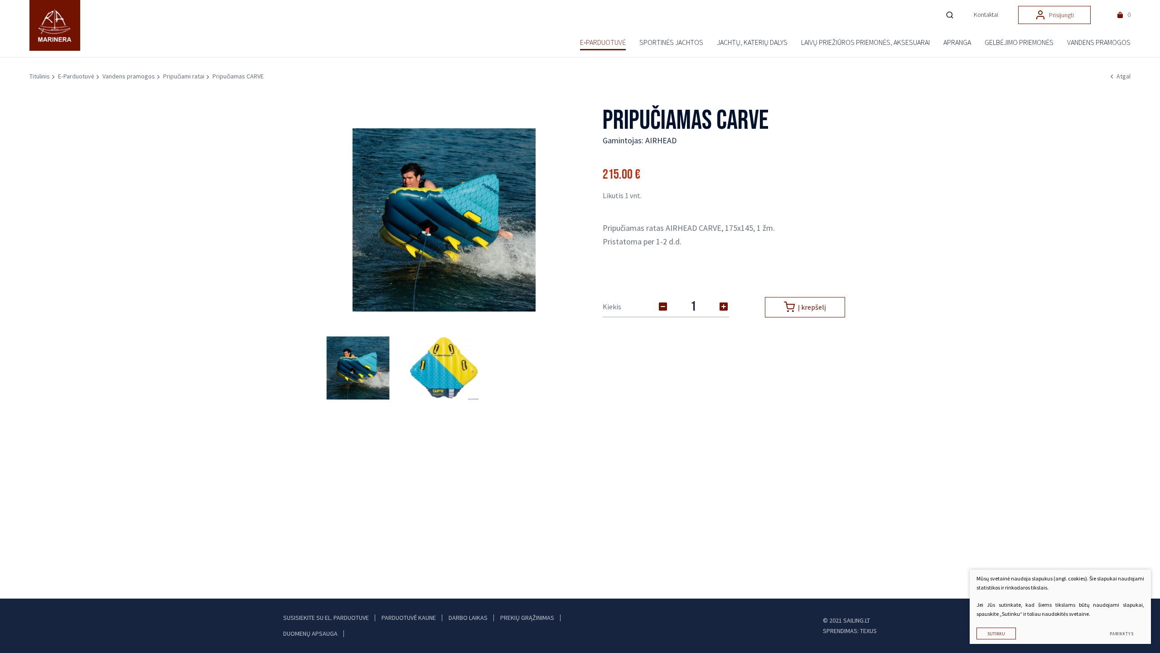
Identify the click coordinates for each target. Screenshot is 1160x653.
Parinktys (1122, 633)
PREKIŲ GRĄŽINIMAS (527, 618)
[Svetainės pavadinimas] (58, 25)
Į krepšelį (812, 307)
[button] (555, 220)
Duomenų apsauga (310, 633)
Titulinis (39, 76)
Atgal (1123, 76)
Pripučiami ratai (183, 76)
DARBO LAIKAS (468, 618)
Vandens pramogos (128, 76)
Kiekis (612, 306)
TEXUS (868, 631)
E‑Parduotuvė (76, 76)
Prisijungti (1061, 15)
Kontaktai (986, 14)
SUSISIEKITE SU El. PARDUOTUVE (326, 618)
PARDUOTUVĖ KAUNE (409, 618)
